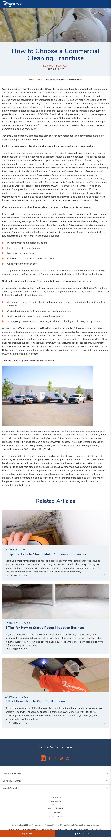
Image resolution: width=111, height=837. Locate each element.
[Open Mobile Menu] (106, 4)
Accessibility (55, 812)
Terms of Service (55, 801)
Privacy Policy (55, 797)
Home (31, 79)
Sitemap (55, 805)
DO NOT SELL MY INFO (55, 808)
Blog (40, 79)
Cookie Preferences (56, 816)
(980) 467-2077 (83, 833)
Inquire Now (28, 833)
